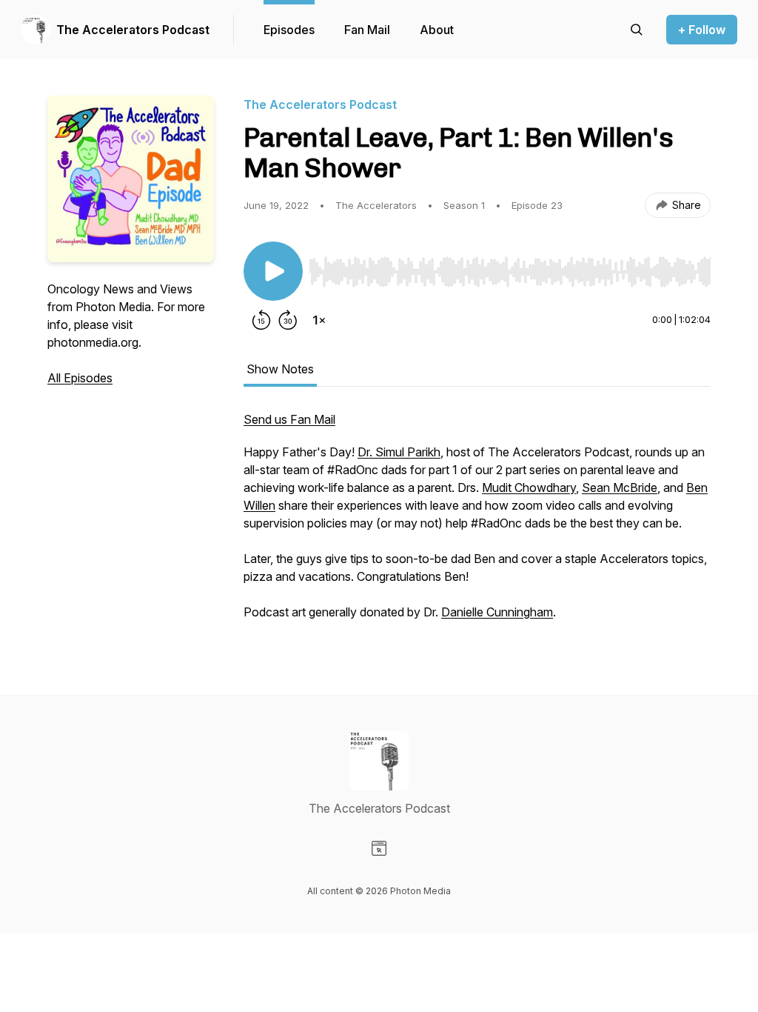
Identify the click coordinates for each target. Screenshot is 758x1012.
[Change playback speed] (319, 320)
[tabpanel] (477, 523)
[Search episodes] (637, 30)
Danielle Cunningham (497, 612)
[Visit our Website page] (379, 848)
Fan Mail (367, 29)
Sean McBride (619, 487)
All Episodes (80, 377)
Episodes (289, 29)
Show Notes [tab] (280, 369)
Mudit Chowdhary (529, 487)
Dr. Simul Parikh (399, 452)
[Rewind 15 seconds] (261, 320)
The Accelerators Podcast (132, 29)
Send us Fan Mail (289, 419)
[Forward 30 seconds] (288, 320)
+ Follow (701, 29)
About (437, 29)
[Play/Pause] (273, 271)
